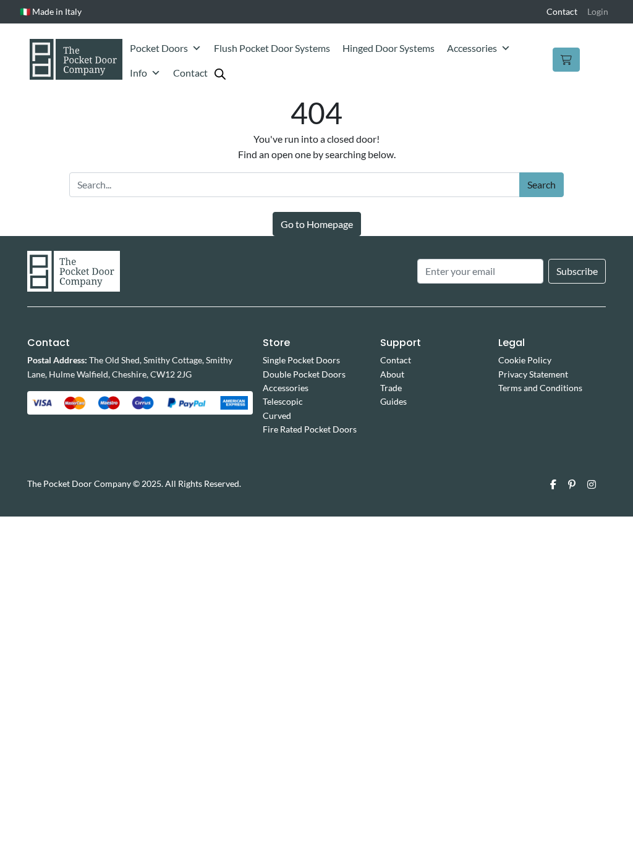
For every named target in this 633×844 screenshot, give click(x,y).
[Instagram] (591, 484)
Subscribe (577, 271)
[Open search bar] (220, 73)
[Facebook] (553, 484)
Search (541, 184)
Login (597, 11)
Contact (561, 11)
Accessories (472, 48)
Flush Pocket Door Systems (272, 48)
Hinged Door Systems (388, 48)
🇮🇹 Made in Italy (51, 11)
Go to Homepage (317, 224)
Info (138, 72)
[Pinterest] (572, 484)
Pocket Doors (159, 48)
